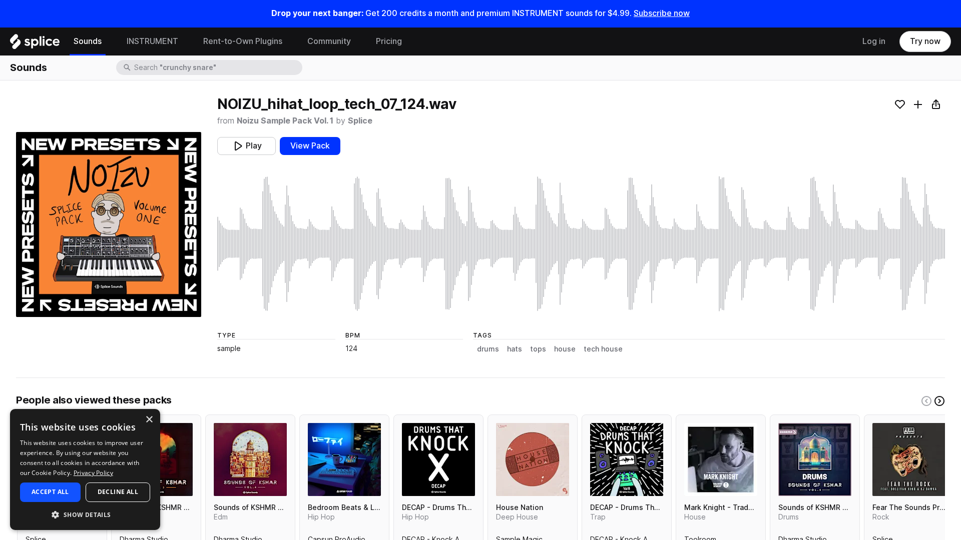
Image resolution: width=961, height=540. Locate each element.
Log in (873, 41)
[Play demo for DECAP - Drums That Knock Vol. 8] (626, 459)
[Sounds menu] (109, 42)
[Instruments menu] (185, 42)
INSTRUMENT (152, 41)
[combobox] (217, 68)
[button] (85, 514)
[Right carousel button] (939, 401)
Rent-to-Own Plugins (242, 41)
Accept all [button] (50, 492)
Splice (360, 121)
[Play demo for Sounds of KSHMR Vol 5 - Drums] (814, 459)
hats (514, 349)
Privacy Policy (93, 472)
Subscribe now (662, 13)
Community (329, 41)
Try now (925, 41)
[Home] (35, 44)
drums (488, 349)
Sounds (88, 41)
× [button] (149, 420)
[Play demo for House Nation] (532, 459)
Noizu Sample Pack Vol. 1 (285, 121)
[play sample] (581, 243)
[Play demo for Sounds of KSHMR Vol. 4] (250, 459)
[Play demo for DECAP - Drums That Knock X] (438, 459)
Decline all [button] (118, 492)
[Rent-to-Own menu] (289, 42)
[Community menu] (358, 42)
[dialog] (85, 469)
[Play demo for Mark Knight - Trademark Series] (720, 459)
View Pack (310, 145)
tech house (603, 349)
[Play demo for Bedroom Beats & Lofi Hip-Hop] (344, 459)
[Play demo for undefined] (108, 224)
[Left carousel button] (926, 401)
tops (538, 349)
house (565, 349)
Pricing (389, 41)
